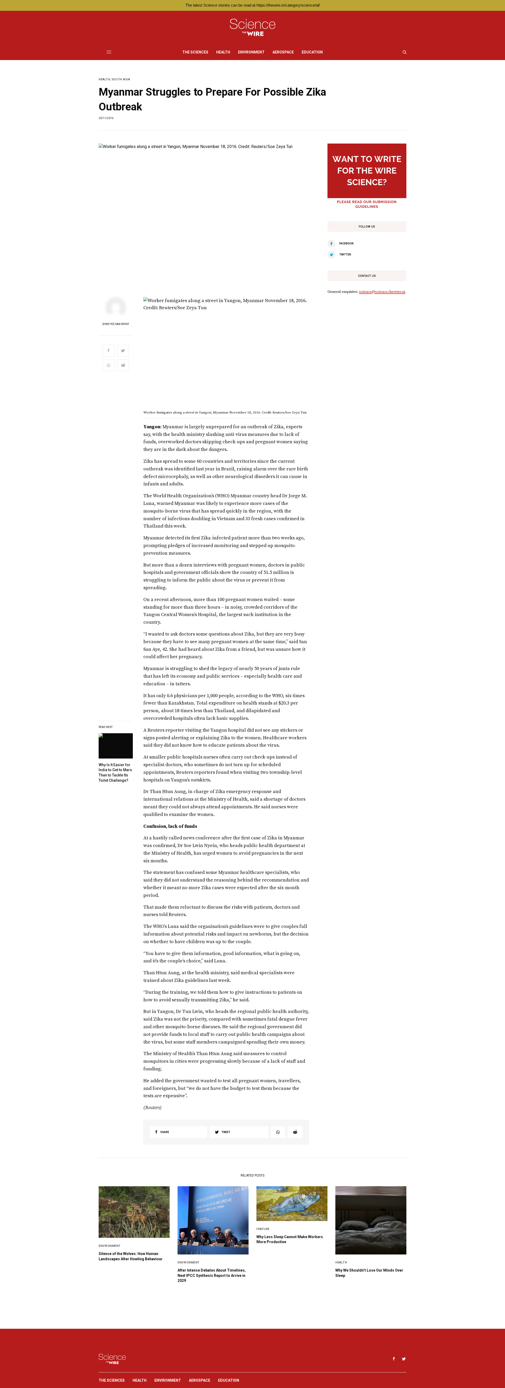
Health (104, 79)
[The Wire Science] (252, 27)
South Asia (121, 79)
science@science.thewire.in (382, 291)
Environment (110, 1246)
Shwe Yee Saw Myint (115, 324)
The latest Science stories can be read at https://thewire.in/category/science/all (252, 5)
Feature (263, 1229)
